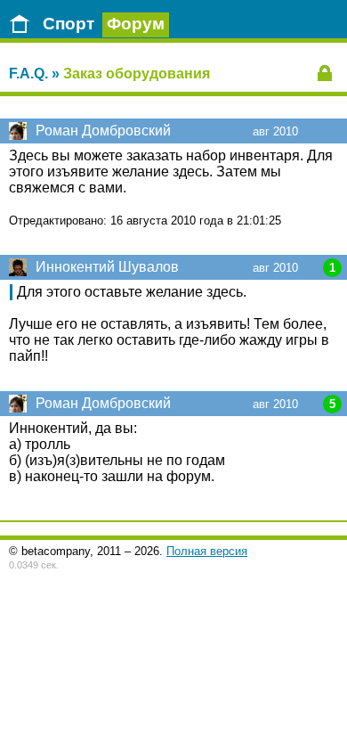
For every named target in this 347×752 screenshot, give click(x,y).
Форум (136, 23)
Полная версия (206, 551)
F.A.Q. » (34, 73)
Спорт (68, 23)
